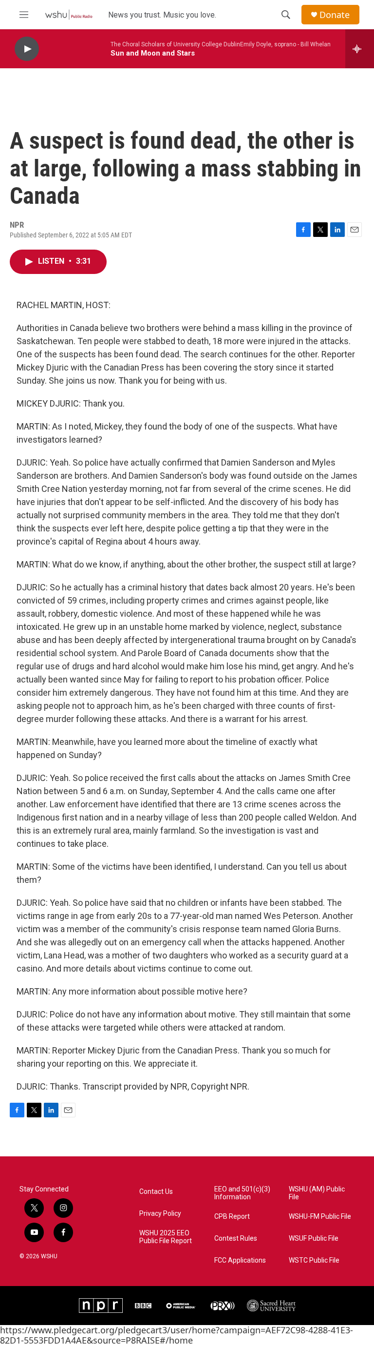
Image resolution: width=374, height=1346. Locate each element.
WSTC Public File (314, 1260)
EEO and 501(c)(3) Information (242, 1193)
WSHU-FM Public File (320, 1216)
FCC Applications (240, 1260)
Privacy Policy (160, 1213)
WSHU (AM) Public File (317, 1193)
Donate (334, 15)
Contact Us (156, 1191)
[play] (27, 49)
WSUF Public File (313, 1238)
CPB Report (232, 1216)
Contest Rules (235, 1238)
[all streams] (359, 48)
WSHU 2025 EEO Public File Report (165, 1237)
